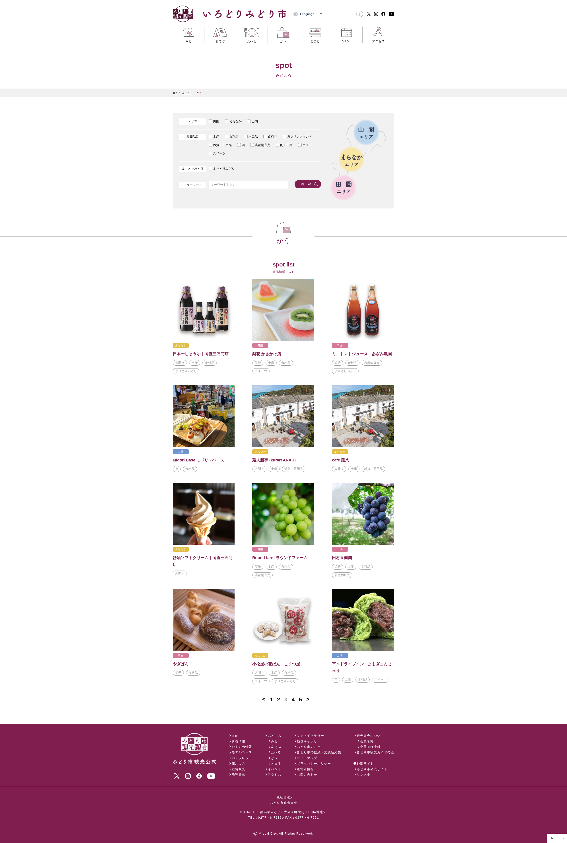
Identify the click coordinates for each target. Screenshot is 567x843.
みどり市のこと (309, 746)
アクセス (275, 774)
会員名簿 (367, 741)
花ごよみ (238, 763)
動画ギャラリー (309, 741)
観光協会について (370, 735)
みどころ (187, 93)
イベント (275, 769)
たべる (276, 752)
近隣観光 (238, 769)
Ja (551, 838)
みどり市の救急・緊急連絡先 (319, 752)
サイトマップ (307, 758)
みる (274, 741)
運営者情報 (305, 769)
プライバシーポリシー (314, 763)
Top (175, 93)
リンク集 (364, 774)
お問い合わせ (307, 774)
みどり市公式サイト (372, 769)
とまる (276, 763)
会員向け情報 (370, 746)
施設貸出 (238, 774)
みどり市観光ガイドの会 (375, 752)
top (234, 735)
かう (274, 758)
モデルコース (242, 752)
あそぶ (276, 746)
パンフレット (242, 758)
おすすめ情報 (242, 746)
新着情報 (238, 741)
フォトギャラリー (310, 735)
